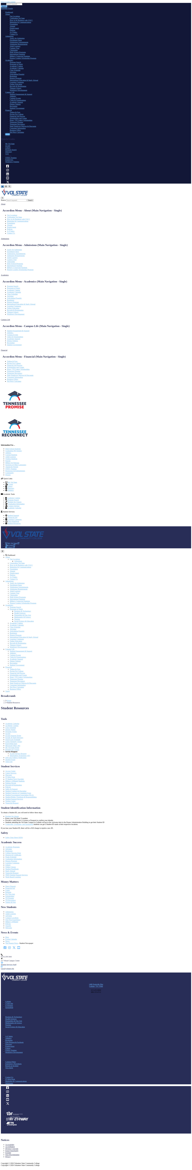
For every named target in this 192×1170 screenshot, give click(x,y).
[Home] (23, 539)
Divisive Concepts (11, 1149)
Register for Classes (14, 502)
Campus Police (10, 1062)
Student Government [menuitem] (17, 108)
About (7, 557)
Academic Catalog (13, 290)
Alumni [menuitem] (12, 26)
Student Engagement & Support (18, 331)
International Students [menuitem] (17, 54)
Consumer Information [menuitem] (18, 128)
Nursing (17, 619)
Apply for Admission (14, 250)
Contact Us (11, 233)
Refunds (8, 892)
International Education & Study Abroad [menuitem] (24, 80)
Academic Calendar (14, 292)
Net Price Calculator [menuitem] (17, 132)
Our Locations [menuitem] (15, 16)
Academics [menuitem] (9, 60)
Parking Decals (10, 783)
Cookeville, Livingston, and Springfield (19, 824)
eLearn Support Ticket (13, 736)
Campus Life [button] (5, 320)
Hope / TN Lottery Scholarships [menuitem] (21, 120)
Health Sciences (19, 613)
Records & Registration (15, 310)
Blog (7, 937)
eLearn (7, 146)
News (7, 941)
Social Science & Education (24, 621)
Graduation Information (16, 504)
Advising (10, 296)
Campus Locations (11, 918)
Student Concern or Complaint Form (18, 793)
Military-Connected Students (17, 268)
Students (8, 156)
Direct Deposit (10, 886)
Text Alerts (9, 1068)
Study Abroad (10, 871)
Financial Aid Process (14, 365)
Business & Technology (22, 611)
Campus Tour (12, 260)
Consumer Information (15, 377)
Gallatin (8, 1002)
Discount (8, 775)
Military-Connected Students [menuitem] (20, 56)
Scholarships (9, 896)
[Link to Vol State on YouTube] (18, 948)
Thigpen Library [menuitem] (15, 88)
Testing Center (10, 801)
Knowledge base (11, 744)
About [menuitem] (7, 14)
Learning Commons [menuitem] (17, 82)
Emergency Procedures (13, 1064)
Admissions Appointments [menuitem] (19, 42)
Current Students (11, 455)
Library (8, 148)
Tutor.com (8, 762)
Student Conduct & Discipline (15, 791)
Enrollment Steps (13, 252)
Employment (11, 227)
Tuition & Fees (12, 361)
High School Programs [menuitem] (18, 52)
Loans (7, 890)
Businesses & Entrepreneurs (15, 471)
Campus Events (12, 335)
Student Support (13, 515)
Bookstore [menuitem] (13, 76)
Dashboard (11, 555)
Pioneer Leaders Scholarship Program (20, 270)
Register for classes (12, 816)
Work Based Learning (13, 877)
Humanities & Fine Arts (22, 615)
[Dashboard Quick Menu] (6, 186)
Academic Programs (12, 847)
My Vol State (10, 144)
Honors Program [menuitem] (15, 78)
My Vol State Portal (12, 748)
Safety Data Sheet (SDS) (14, 837)
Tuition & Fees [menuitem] (15, 112)
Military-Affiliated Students (15, 781)
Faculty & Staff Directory (14, 738)
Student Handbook (12, 869)
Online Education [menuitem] (16, 84)
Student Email (10, 760)
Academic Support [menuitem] (16, 102)
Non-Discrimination (12, 1155)
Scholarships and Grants (15, 367)
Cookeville (9, 1004)
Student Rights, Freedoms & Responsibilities (21, 797)
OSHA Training (11, 158)
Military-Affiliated (11, 922)
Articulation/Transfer (14, 298)
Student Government (14, 345)
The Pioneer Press (11, 943)
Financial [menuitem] (8, 110)
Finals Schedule (10, 857)
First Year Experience (12, 920)
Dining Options (12, 341)
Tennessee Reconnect (14, 373)
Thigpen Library (13, 312)
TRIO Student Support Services (16, 875)
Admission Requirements (16, 256)
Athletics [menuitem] (13, 96)
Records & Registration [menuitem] (18, 86)
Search (3, 4)
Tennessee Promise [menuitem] (16, 122)
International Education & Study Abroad (21, 304)
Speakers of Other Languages (15, 465)
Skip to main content (8, 2)
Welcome (8, 928)
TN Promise (9, 898)
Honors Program (13, 302)
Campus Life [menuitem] (9, 92)
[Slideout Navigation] (2, 186)
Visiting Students (11, 459)
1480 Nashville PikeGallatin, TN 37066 (96, 985)
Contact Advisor (13, 506)
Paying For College (14, 363)
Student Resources (14, 523)
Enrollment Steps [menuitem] (16, 40)
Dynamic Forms (11, 732)
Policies (9, 229)
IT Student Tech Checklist (14, 779)
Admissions (9, 581)
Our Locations (12, 215)
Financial (8, 667)
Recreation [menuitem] (13, 106)
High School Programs (15, 264)
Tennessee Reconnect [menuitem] (17, 124)
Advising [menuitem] (13, 72)
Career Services (10, 773)
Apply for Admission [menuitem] (17, 38)
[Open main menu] (2, 551)
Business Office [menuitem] (15, 130)
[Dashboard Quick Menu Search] (9, 186)
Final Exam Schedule (12, 740)
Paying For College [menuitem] (16, 114)
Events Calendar (11, 939)
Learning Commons (14, 306)
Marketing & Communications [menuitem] (20, 22)
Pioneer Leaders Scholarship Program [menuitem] (23, 58)
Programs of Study (13, 288)
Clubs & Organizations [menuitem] (18, 100)
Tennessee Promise (13, 371)
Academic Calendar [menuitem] (17, 68)
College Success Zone (13, 853)
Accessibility (9, 1145)
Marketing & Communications (17, 221)
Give (7, 154)
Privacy (8, 1157)
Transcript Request (11, 803)
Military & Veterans (12, 463)
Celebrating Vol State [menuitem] (17, 18)
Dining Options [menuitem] (15, 104)
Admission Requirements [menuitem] (18, 44)
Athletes (8, 453)
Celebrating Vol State (14, 217)
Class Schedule (12, 294)
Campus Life (9, 649)
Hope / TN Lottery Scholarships (18, 369)
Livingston (9, 1006)
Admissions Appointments (16, 254)
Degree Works (10, 730)
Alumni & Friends (11, 467)
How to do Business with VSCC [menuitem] (21, 20)
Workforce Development (15, 314)
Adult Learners (12, 258)
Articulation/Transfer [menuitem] (17, 74)
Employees (9, 160)
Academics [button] (5, 275)
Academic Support (13, 339)
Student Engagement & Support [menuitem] (21, 94)
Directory (8, 152)
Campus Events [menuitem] (15, 98)
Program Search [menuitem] (15, 62)
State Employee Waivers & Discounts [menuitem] (23, 126)
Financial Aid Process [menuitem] (17, 116)
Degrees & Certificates (13, 855)
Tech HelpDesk (13, 521)
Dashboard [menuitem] (9, 12)
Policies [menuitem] (12, 30)
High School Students (13, 449)
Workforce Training (12, 162)
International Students (14, 266)
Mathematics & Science (22, 617)
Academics (9, 605)
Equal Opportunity (11, 1151)
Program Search (11, 150)
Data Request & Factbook (14, 1042)
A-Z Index (10, 231)
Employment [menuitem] (14, 28)
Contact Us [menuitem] (14, 34)
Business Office (12, 379)
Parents (7, 461)
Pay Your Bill (10, 894)
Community (9, 473)
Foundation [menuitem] (14, 24)
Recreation (11, 343)
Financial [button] (4, 350)
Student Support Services (14, 799)
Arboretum (18, 561)
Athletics (10, 333)
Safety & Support (11, 789)
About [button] (3, 204)
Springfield (9, 1008)
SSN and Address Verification (15, 758)
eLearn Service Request (18, 754)
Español (8, 1153)
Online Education (13, 308)
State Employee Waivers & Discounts (20, 375)
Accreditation (10, 1147)
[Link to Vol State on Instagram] (9, 948)
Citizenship (11, 262)
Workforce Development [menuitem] (18, 90)
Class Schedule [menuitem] (15, 70)
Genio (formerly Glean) (13, 742)
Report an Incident (11, 1066)
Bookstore (10, 300)
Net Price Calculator (14, 381)
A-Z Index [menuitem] (13, 32)
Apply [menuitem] (7, 134)
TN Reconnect (10, 900)
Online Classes (10, 867)
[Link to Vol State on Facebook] (5, 948)
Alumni (9, 225)
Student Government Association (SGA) (19, 795)
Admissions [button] (5, 239)
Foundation (11, 223)
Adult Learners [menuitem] (15, 46)
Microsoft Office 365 (12, 746)
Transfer (8, 926)
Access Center (10, 771)
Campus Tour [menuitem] (14, 48)
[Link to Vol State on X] (14, 948)
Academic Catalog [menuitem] (16, 66)
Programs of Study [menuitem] (16, 64)
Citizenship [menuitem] (14, 50)
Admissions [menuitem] (9, 36)
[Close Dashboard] (2, 198)
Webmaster (9, 1083)
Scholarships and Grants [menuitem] (18, 118)
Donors (8, 475)
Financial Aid (12, 517)
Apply (7, 691)
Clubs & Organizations (15, 337)
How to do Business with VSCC (18, 219)
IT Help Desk (10, 777)
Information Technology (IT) (20, 756)
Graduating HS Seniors (13, 451)
